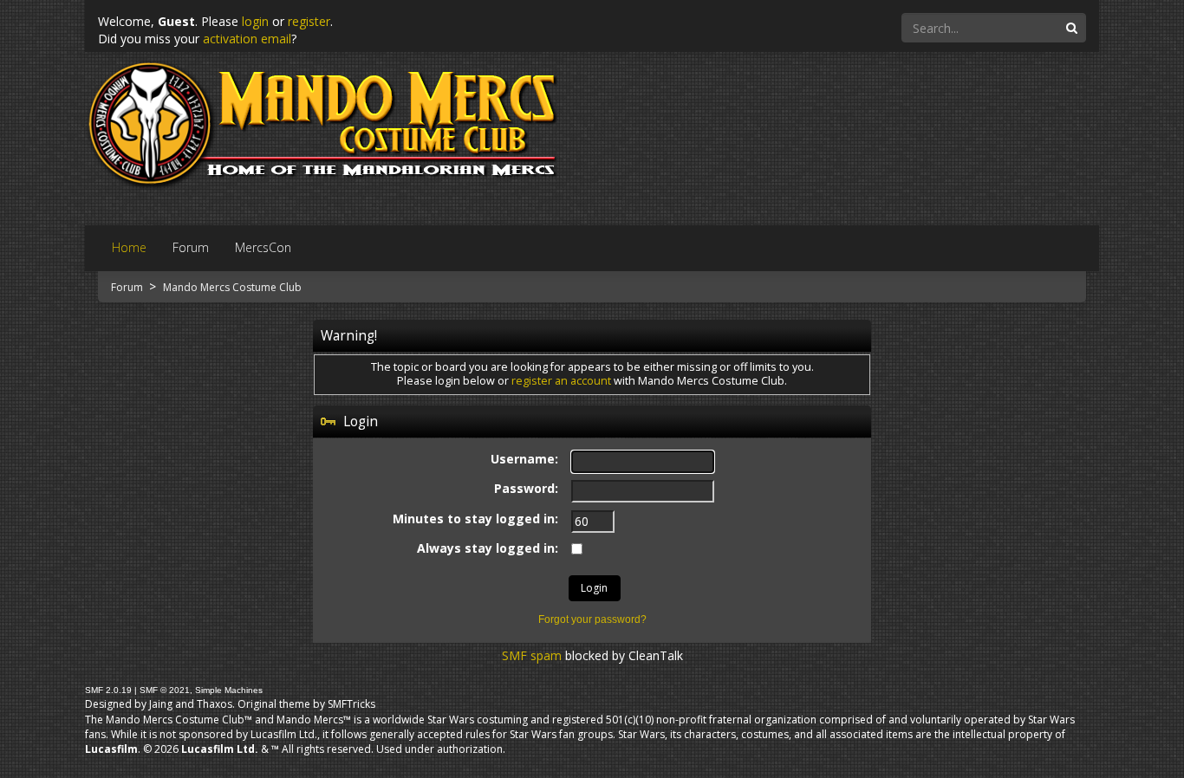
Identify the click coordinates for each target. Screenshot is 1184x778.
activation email (247, 38)
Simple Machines (229, 690)
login (255, 21)
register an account (561, 380)
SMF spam (532, 655)
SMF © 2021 (165, 690)
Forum (128, 287)
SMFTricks (351, 704)
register (309, 21)
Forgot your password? (592, 619)
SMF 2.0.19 (108, 690)
